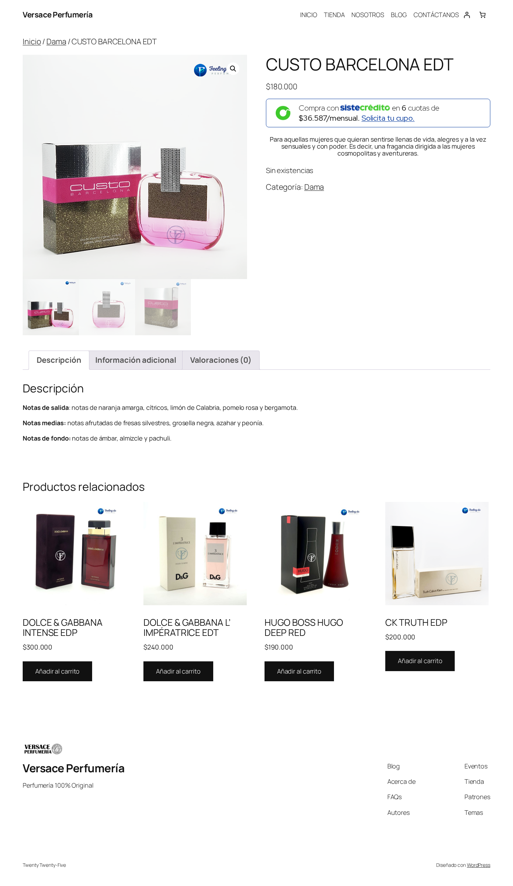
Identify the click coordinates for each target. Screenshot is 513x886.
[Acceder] (467, 15)
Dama (56, 41)
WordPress (478, 865)
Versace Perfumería (57, 14)
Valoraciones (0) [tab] (221, 360)
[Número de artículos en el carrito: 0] (482, 15)
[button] (233, 68)
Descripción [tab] (59, 360)
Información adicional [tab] (135, 360)
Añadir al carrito (57, 671)
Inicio (32, 41)
